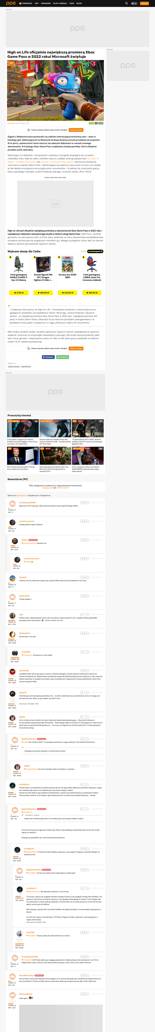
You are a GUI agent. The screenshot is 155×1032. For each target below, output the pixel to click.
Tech (71, 3)
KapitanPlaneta (29, 739)
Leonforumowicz (27, 521)
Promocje (27, 3)
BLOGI (79, 3)
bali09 (22, 717)
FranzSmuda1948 (27, 503)
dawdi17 (23, 693)
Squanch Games (13, 367)
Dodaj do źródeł (76, 130)
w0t (21, 615)
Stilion (24, 540)
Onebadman (24, 633)
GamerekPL (24, 596)
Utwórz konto (62, 488)
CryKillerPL (24, 784)
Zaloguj (144, 3)
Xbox (14, 363)
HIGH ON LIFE (26, 367)
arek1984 (26, 652)
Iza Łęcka (11, 123)
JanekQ (22, 577)
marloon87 (24, 671)
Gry (37, 3)
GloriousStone (25, 994)
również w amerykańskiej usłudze (57, 161)
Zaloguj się (47, 488)
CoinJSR (30, 932)
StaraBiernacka (26, 975)
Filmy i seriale (60, 3)
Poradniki (46, 3)
